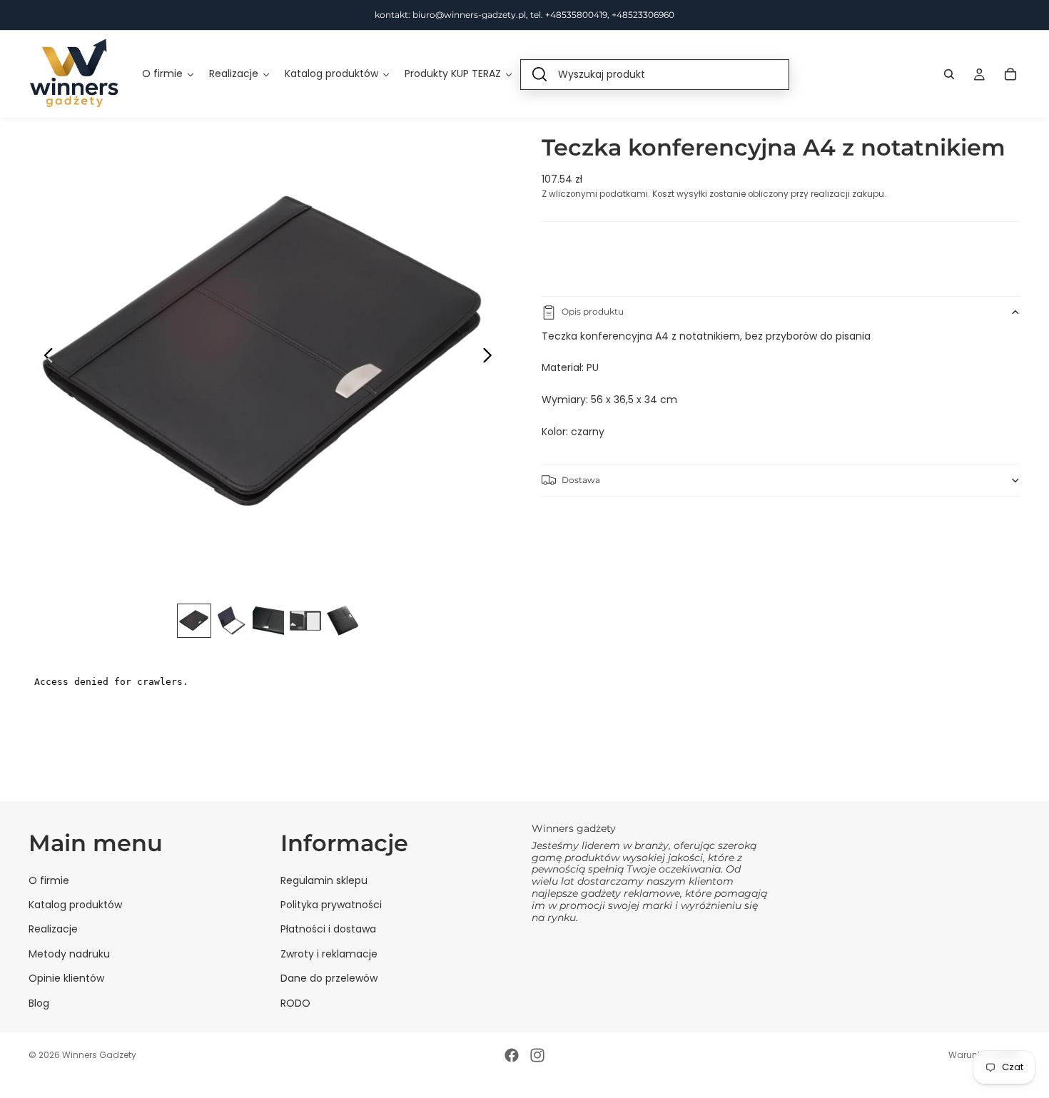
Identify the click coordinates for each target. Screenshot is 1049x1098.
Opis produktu (593, 312)
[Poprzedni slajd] (45, 357)
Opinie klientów (66, 978)
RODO (295, 1003)
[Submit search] (539, 74)
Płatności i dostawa (328, 929)
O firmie (49, 880)
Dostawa (581, 479)
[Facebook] (511, 1055)
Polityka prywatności (331, 905)
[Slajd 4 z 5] (305, 620)
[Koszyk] (1010, 74)
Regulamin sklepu (324, 880)
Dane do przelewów (328, 978)
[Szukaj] (949, 74)
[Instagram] (537, 1055)
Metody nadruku (69, 954)
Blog (39, 1003)
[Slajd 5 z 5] (342, 620)
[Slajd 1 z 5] (194, 620)
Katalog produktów (75, 905)
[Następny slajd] (491, 357)
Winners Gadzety (99, 1055)
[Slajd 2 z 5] (231, 620)
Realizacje (53, 929)
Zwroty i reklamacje (328, 954)
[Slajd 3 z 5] (268, 620)
